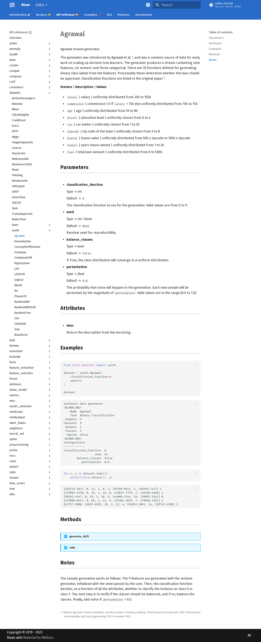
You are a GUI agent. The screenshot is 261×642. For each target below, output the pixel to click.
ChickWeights (20, 115)
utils (12, 494)
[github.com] (249, 635)
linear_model (18, 390)
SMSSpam (18, 186)
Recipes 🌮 (43, 15)
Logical (18, 280)
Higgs (15, 137)
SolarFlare (18, 197)
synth (15, 230)
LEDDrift (19, 274)
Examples (215, 49)
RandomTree (22, 313)
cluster (14, 65)
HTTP (15, 131)
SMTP (15, 192)
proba (13, 450)
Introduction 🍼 (20, 15)
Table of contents (221, 32)
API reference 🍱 (67, 15)
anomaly (14, 49)
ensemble (16, 351)
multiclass (16, 412)
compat (14, 71)
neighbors (16, 428)
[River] (12, 5)
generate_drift (79, 536)
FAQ (109, 15)
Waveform (21, 335)
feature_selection (21, 373)
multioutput (17, 417)
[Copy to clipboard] (196, 365)
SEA (16, 318)
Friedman (20, 252)
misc (12, 401)
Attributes (215, 43)
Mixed (18, 285)
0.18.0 (40, 5)
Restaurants (20, 180)
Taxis (15, 208)
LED (16, 268)
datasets (14, 93)
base (12, 60)
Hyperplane (22, 263)
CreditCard (18, 120)
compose (15, 76)
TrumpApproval (22, 214)
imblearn (15, 384)
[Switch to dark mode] (148, 5)
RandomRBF (22, 302)
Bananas (17, 104)
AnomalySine (22, 241)
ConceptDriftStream (27, 247)
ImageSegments (22, 142)
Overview (15, 38)
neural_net (16, 433)
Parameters (216, 38)
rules (12, 461)
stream (14, 478)
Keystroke (18, 153)
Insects (16, 148)
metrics (14, 395)
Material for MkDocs (38, 638)
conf (12, 81)
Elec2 (15, 126)
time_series (17, 483)
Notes (213, 60)
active (13, 43)
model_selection (20, 406)
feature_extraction (21, 367)
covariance (16, 87)
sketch (13, 466)
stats (12, 472)
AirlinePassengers (23, 98)
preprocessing (19, 444)
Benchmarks (143, 15)
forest (13, 379)
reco (12, 455)
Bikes (15, 109)
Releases (123, 15)
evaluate (15, 356)
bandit (13, 54)
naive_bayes (17, 423)
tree (12, 489)
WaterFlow (19, 219)
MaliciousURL (20, 159)
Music (15, 169)
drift (12, 340)
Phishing (17, 175)
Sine (17, 329)
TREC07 (16, 203)
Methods (214, 54)
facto (12, 362)
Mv (16, 291)
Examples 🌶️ (92, 15)
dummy (14, 345)
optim (13, 439)
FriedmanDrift (23, 257)
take (72, 547)
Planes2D (20, 296)
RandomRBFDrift (25, 307)
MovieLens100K (22, 164)
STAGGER (20, 324)
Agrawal (19, 236)
